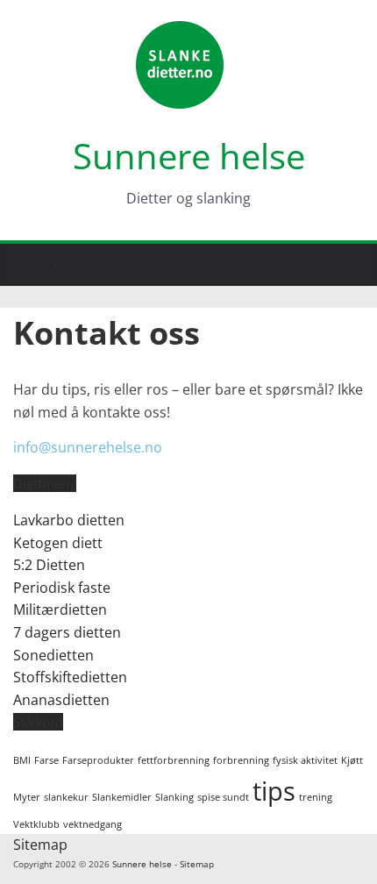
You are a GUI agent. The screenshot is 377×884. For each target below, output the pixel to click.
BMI (22, 760)
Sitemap (40, 844)
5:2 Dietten (49, 564)
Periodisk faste (61, 587)
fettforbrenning (174, 760)
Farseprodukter (98, 760)
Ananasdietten (61, 699)
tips (274, 791)
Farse (46, 760)
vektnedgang (92, 824)
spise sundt (223, 797)
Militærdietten (60, 609)
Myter (26, 797)
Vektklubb (36, 824)
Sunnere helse (189, 156)
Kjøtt (352, 760)
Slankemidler (122, 797)
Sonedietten (53, 655)
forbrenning (241, 760)
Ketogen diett (58, 542)
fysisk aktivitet (305, 760)
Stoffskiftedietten (70, 677)
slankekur (66, 797)
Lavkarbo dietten (68, 520)
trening (315, 797)
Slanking (174, 797)
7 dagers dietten (67, 632)
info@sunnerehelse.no (87, 447)
